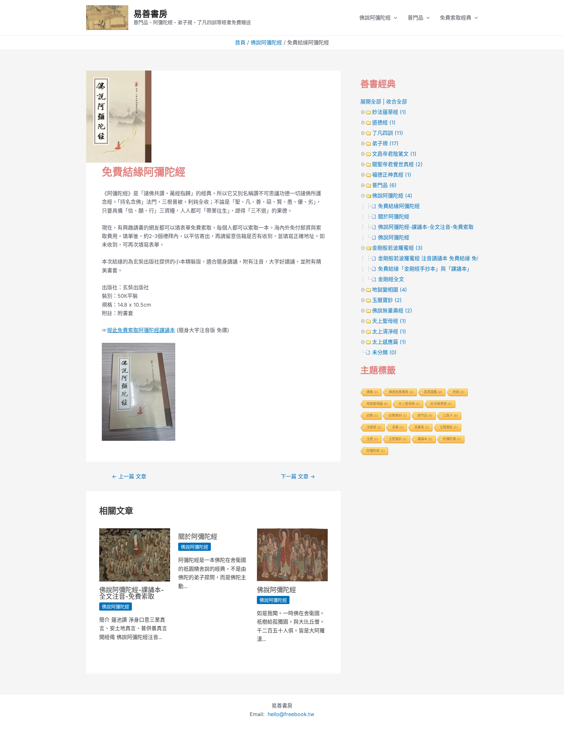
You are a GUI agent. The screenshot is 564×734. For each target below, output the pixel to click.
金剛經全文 (391, 279)
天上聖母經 (409, 404)
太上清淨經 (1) (389, 331)
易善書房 (150, 14)
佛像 (372, 392)
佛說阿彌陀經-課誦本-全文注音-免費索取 (131, 593)
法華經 (374, 427)
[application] (394, 18)
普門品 (415, 17)
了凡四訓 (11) (387, 133)
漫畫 (397, 427)
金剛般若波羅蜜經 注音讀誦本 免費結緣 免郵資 (432, 258)
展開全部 (370, 101)
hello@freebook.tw (291, 714)
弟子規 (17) (385, 143)
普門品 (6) (384, 185)
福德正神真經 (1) (391, 174)
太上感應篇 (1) (389, 342)
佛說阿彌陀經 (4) (392, 195)
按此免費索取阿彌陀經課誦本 (141, 330)
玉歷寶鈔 (398, 439)
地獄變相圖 (377, 404)
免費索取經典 (455, 17)
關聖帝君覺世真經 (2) (397, 164)
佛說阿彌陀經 (375, 17)
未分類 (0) (384, 352)
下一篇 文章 (298, 476)
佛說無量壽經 (401, 392)
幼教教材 (398, 415)
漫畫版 (421, 427)
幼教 (372, 415)
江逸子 (450, 415)
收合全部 (396, 101)
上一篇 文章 (129, 476)
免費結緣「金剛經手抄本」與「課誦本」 (425, 268)
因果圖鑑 (433, 392)
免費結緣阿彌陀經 (399, 206)
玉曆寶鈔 (449, 427)
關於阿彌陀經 (197, 537)
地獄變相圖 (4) (389, 289)
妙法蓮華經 (441, 404)
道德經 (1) (384, 122)
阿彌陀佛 (452, 439)
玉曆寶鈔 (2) (387, 300)
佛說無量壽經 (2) (392, 310)
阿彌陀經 (375, 451)
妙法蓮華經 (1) (389, 112)
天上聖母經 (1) (389, 321)
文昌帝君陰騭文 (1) (394, 154)
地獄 (458, 392)
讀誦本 (424, 439)
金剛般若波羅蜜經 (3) (397, 248)
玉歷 (372, 439)
